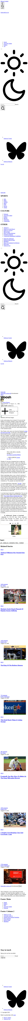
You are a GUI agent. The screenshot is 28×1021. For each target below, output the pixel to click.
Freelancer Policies (8, 234)
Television (6, 219)
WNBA (6, 202)
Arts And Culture (8, 215)
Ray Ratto (3, 585)
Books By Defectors (9, 238)
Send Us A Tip (7, 914)
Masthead (6, 241)
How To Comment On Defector (11, 243)
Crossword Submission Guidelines (12, 236)
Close (20, 886)
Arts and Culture (8, 43)
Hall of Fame (7, 920)
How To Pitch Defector (9, 233)
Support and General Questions (11, 917)
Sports (5, 42)
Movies (5, 218)
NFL (5, 199)
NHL (5, 204)
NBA (5, 200)
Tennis (5, 207)
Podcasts (6, 214)
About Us (6, 227)
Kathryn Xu (4, 642)
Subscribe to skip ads (6, 393)
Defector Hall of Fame (9, 240)
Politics (5, 45)
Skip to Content (4, 1)
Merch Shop (7, 232)
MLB (5, 203)
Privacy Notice (7, 1017)
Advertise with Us (8, 916)
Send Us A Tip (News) (9, 229)
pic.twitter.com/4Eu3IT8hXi (14, 454)
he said (19, 483)
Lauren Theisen (6, 402)
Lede (14, 1015)
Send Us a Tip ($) (8, 230)
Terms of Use (7, 245)
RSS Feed (6, 244)
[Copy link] (2, 405)
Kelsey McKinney (5, 696)
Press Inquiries (7, 918)
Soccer (5, 206)
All (4, 46)
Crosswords (7, 221)
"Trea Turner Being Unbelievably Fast (12, 496)
